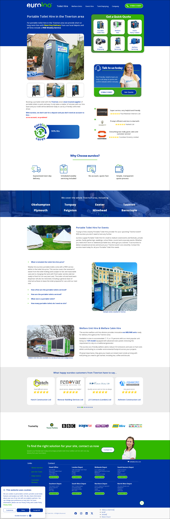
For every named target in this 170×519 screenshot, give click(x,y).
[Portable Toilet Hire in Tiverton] (49, 249)
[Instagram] (81, 513)
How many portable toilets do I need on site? (49, 303)
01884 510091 (135, 6)
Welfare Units (77, 6)
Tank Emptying (103, 6)
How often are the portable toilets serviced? (49, 290)
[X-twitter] (92, 513)
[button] (29, 57)
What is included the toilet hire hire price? (47, 262)
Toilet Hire (62, 6)
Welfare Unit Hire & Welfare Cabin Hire (100, 328)
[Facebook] (75, 513)
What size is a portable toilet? (43, 299)
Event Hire (90, 6)
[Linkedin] (86, 513)
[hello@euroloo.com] (128, 461)
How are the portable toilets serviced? (46, 294)
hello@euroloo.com (135, 462)
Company (115, 6)
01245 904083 (54, 477)
